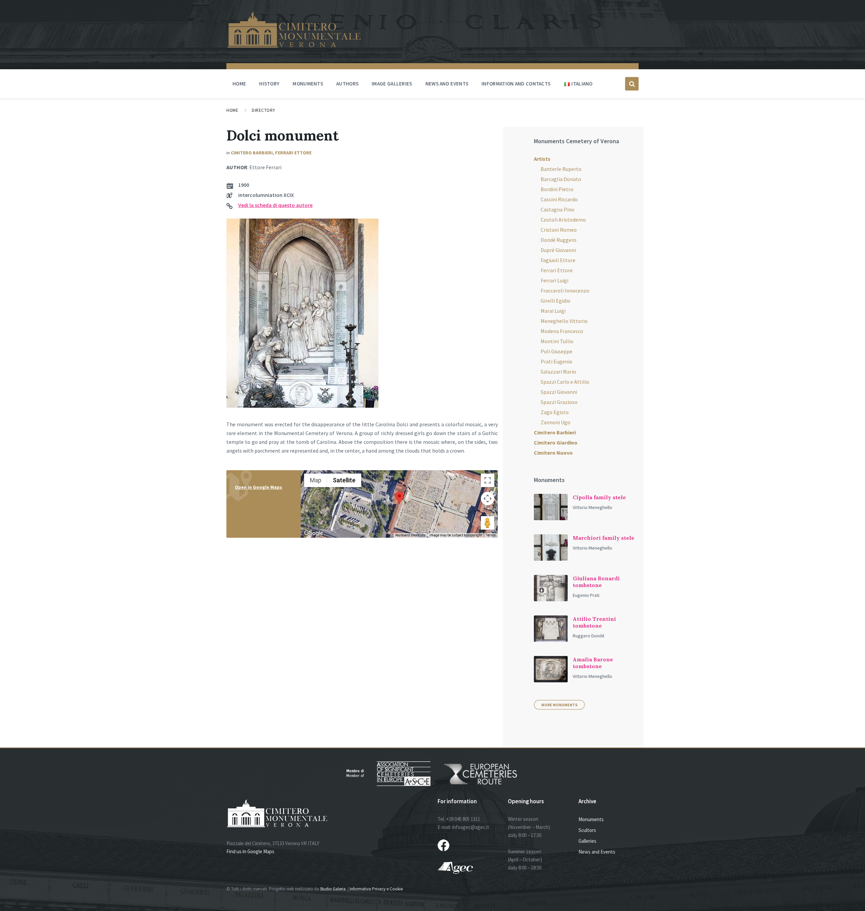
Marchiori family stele (603, 537)
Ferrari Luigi (554, 280)
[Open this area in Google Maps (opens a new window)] (313, 533)
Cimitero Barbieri (252, 153)
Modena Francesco (562, 331)
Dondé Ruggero (558, 239)
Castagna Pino (557, 209)
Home (232, 110)
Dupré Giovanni (558, 250)
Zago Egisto (555, 412)
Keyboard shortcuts (410, 535)
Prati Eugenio (556, 361)
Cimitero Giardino (555, 442)
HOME (239, 83)
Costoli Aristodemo (563, 219)
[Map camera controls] (487, 498)
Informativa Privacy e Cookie (376, 889)
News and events (447, 83)
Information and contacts (515, 83)
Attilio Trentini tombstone (594, 622)
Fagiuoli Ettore (558, 260)
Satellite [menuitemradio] (344, 480)
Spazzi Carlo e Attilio (565, 381)
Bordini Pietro (557, 189)
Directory (263, 110)
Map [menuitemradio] (315, 480)
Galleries (587, 841)
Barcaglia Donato (561, 179)
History (269, 83)
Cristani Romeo (559, 229)
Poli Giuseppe (556, 351)
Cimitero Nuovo (553, 452)
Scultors (587, 830)
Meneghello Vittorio (564, 321)
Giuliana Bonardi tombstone (596, 581)
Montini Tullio (557, 341)
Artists (542, 158)
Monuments (308, 83)
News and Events (596, 852)
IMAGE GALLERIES (392, 83)
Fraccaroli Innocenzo (565, 290)
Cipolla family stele (599, 497)
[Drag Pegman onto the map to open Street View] (487, 523)
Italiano (581, 83)
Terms (491, 535)
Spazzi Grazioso (559, 402)
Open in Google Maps (258, 487)
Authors (347, 83)
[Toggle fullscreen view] (487, 480)
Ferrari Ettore (293, 153)
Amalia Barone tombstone (593, 662)
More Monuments (559, 704)
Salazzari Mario (558, 371)
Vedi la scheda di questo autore (275, 205)
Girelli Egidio (555, 300)
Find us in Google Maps (250, 851)
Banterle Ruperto (561, 169)
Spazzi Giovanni (559, 391)
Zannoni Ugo (555, 422)
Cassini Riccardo (559, 199)
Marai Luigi (553, 310)
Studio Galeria (333, 889)
